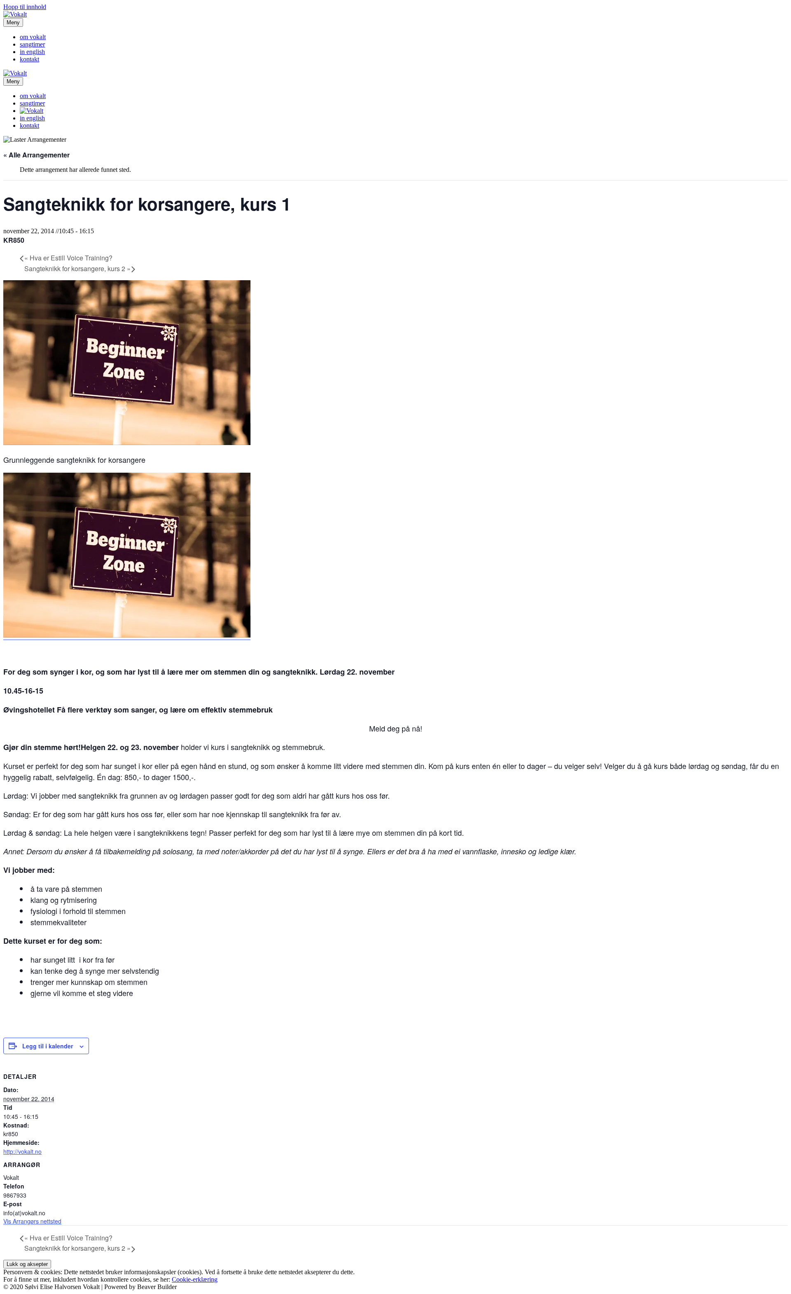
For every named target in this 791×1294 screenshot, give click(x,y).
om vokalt (33, 36)
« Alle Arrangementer (36, 154)
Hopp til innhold (24, 6)
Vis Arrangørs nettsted (32, 1221)
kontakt (29, 59)
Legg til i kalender (47, 1046)
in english (32, 51)
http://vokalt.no (22, 1151)
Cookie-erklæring (195, 1279)
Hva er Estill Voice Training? (68, 258)
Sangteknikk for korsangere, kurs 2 (77, 268)
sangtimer (32, 44)
